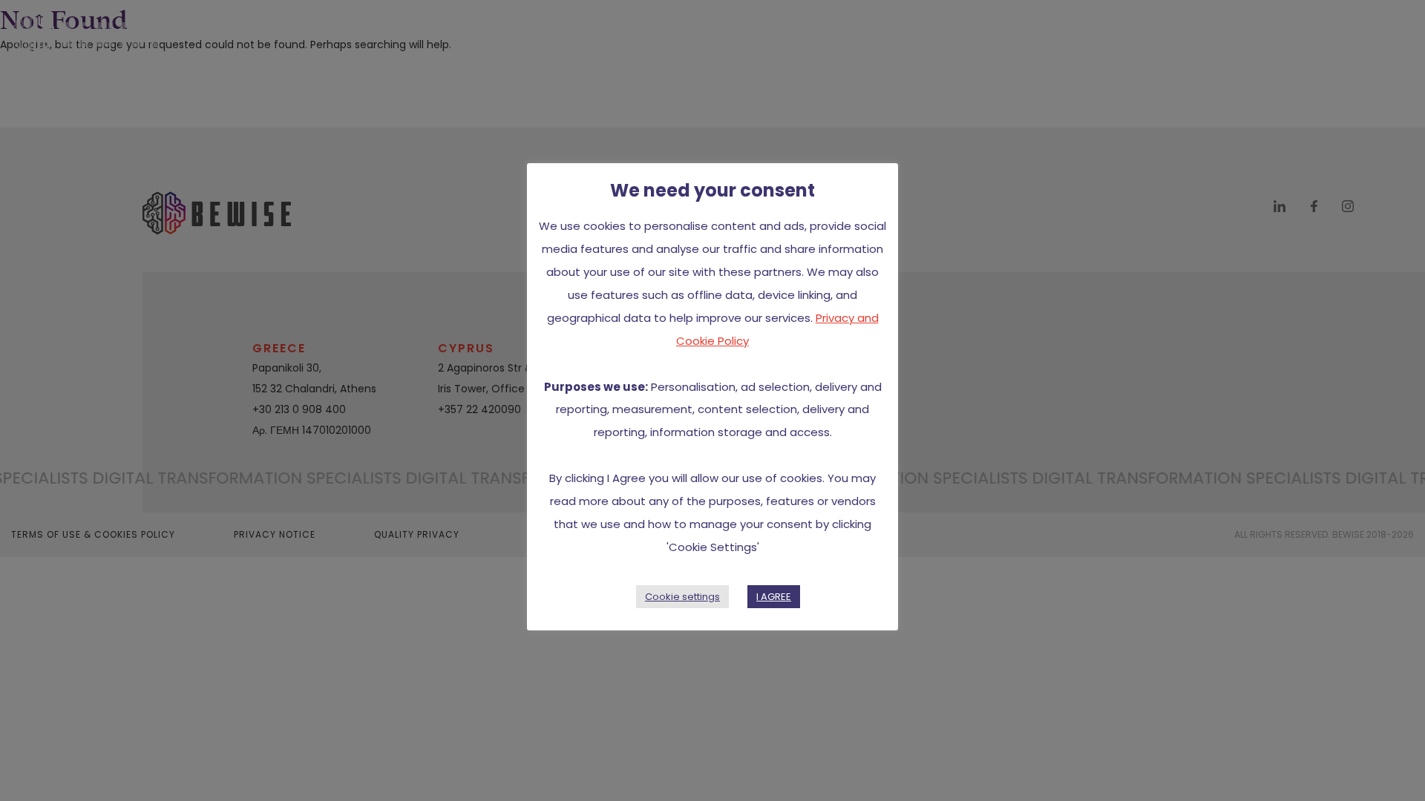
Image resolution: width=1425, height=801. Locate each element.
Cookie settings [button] (682, 597)
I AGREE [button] (773, 597)
